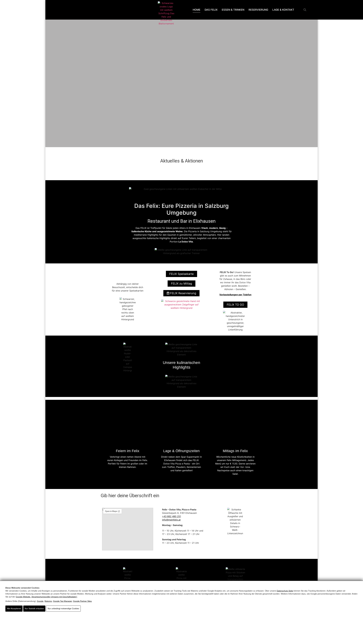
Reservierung (258, 9)
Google (40, 601)
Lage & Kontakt (283, 9)
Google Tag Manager (62, 601)
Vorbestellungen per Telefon (235, 294)
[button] (305, 10)
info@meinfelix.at (171, 519)
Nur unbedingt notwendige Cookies (63, 608)
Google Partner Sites (82, 601)
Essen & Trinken (233, 9)
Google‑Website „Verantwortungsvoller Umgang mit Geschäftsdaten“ (46, 597)
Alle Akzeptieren (14, 608)
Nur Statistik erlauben (34, 608)
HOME (196, 9)
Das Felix (211, 9)
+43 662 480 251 (171, 516)
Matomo (48, 601)
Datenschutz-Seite (285, 591)
